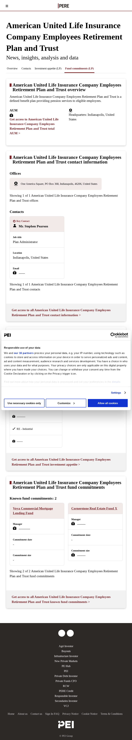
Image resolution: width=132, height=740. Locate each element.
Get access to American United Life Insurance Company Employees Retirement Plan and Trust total (34, 126)
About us (23, 713)
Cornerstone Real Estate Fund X (94, 508)
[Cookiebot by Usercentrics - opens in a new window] (113, 335)
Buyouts (66, 651)
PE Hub (66, 666)
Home (11, 713)
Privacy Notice (70, 713)
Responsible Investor (66, 695)
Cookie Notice (89, 713)
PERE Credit (66, 691)
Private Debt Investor (66, 676)
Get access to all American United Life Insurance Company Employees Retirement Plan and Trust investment (61, 462)
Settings (116, 392)
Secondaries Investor (66, 700)
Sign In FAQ (52, 713)
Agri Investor (66, 646)
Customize (64, 403)
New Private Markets (66, 661)
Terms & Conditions (112, 713)
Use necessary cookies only (24, 403)
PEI (66, 671)
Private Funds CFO (66, 681)
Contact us (36, 713)
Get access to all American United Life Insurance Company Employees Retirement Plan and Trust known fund (61, 599)
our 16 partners (24, 353)
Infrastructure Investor (66, 656)
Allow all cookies (108, 403)
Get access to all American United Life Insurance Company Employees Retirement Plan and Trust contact (61, 312)
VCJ (66, 705)
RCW (66, 686)
